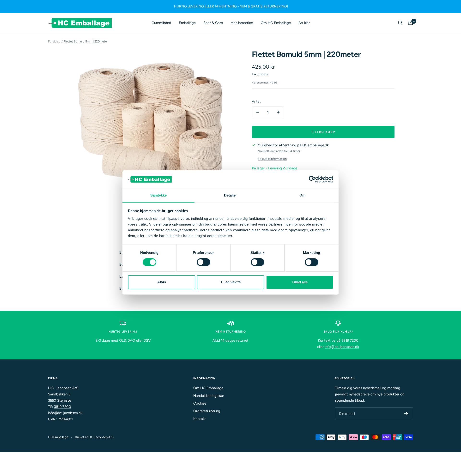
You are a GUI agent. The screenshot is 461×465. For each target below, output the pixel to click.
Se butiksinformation (272, 159)
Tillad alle (300, 282)
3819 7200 (62, 407)
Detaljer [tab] (230, 195)
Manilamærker (241, 23)
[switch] (203, 262)
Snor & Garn (213, 23)
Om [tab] (302, 195)
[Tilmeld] (406, 413)
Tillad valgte (230, 282)
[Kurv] (410, 23)
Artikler (304, 23)
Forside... (54, 41)
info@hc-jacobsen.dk (342, 347)
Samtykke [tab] (158, 195)
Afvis (161, 282)
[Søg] (400, 23)
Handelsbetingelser (208, 395)
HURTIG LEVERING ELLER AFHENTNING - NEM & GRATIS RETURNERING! (231, 6)
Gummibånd (161, 23)
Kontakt (199, 419)
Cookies (199, 403)
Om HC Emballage (276, 23)
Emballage (187, 23)
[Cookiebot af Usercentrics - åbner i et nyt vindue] (312, 179)
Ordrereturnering (206, 411)
